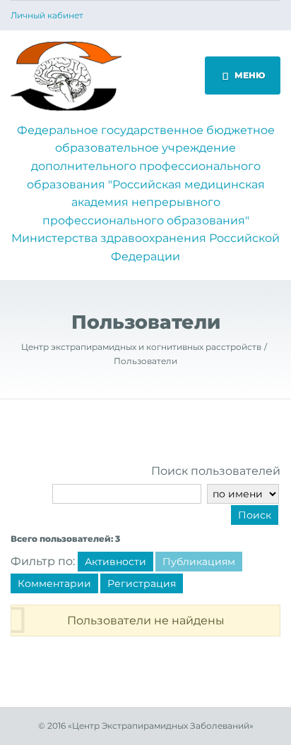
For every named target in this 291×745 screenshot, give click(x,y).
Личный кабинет (47, 15)
